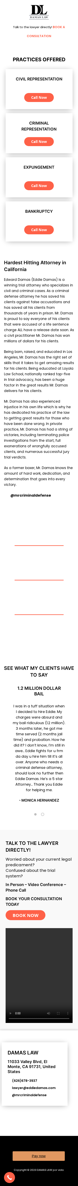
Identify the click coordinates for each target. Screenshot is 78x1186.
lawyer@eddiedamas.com (34, 1088)
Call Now (39, 97)
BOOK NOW (25, 915)
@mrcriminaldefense (30, 495)
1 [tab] (35, 814)
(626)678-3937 (24, 1080)
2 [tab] (42, 814)
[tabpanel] (39, 745)
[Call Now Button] (9, 1177)
